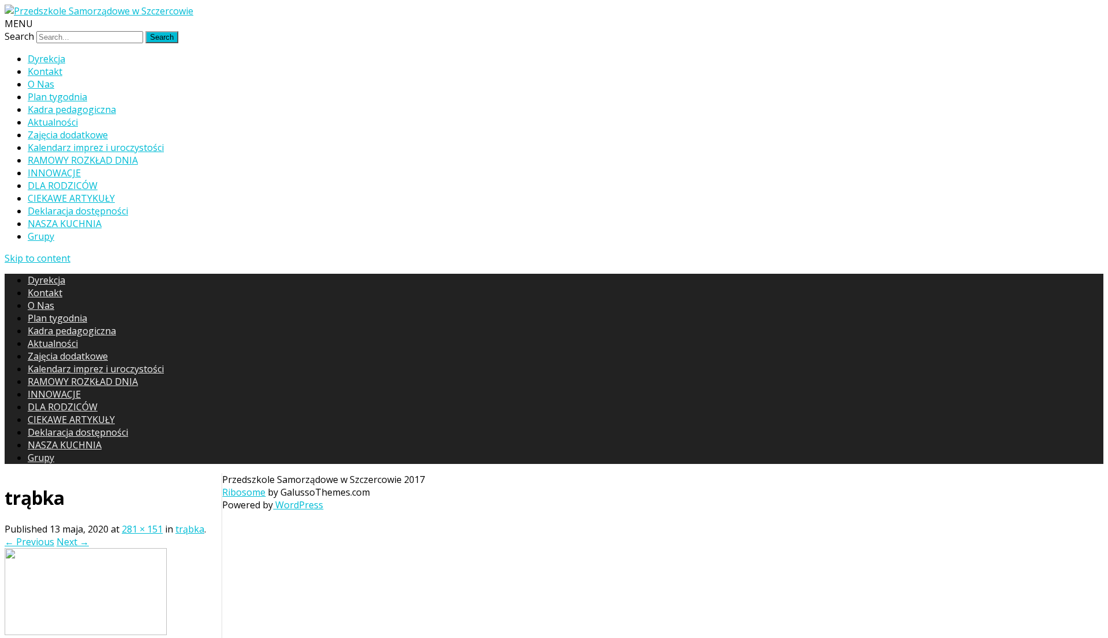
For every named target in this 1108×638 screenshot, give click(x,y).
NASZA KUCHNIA (65, 223)
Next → (73, 541)
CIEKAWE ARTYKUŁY (71, 198)
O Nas (41, 84)
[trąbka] (86, 631)
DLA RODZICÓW (63, 185)
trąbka (189, 529)
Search (19, 36)
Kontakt (45, 71)
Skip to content (37, 258)
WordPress (298, 505)
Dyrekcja (46, 58)
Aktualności (53, 122)
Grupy (41, 236)
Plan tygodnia (57, 96)
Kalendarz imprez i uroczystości (96, 147)
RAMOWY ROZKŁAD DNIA (83, 160)
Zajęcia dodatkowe (68, 135)
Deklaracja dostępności (78, 211)
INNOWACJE (54, 173)
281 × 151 (142, 529)
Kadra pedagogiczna (72, 109)
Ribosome (243, 492)
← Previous (29, 541)
